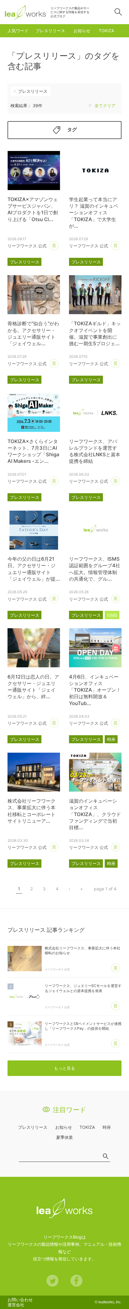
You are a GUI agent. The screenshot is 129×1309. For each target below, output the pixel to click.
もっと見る (64, 1068)
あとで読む (54, 246)
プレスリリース (50, 30)
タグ (72, 129)
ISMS (112, 615)
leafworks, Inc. (110, 1302)
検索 (118, 12)
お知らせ (82, 30)
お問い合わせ (20, 1299)
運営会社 (16, 1304)
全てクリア (105, 105)
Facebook (76, 1281)
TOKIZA (106, 30)
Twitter (52, 1281)
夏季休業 (64, 1137)
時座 (111, 739)
